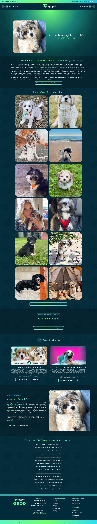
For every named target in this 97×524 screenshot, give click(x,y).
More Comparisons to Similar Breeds (28, 379)
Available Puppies (14, 6)
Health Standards (75, 515)
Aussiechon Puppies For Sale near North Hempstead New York (48, 479)
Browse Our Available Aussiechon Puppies (48, 328)
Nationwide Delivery (57, 501)
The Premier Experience (58, 498)
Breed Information (75, 500)
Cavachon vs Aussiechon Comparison (29, 367)
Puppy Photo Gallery (57, 506)
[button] (90, 1)
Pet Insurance (75, 510)
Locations (20, 495)
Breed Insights (75, 501)
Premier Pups (14, 495)
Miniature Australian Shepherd (33, 419)
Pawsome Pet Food (76, 514)
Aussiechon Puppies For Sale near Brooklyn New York (48, 457)
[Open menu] (3, 6)
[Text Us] (93, 6)
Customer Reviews (56, 505)
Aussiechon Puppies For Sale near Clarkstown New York (48, 485)
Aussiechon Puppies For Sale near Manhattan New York (48, 463)
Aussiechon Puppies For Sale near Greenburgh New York (48, 482)
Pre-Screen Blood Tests (77, 512)
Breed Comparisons (76, 503)
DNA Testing (74, 517)
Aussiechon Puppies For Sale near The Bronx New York (48, 469)
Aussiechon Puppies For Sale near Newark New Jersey (48, 450)
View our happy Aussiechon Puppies (47, 83)
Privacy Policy (77, 522)
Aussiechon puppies (12, 410)
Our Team (55, 510)
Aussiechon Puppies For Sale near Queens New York (48, 466)
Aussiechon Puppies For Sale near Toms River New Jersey (48, 476)
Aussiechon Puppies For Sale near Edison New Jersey (48, 444)
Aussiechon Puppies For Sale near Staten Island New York (48, 447)
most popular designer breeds (15, 404)
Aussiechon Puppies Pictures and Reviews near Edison (48, 304)
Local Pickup (55, 503)
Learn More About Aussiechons (18, 425)
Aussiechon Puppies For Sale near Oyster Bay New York (48, 489)
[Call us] (90, 6)
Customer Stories (56, 508)
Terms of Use (65, 522)
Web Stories (55, 511)
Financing (55, 500)
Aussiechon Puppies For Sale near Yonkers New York (48, 473)
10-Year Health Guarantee (77, 509)
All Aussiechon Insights (67, 380)
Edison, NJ (26, 495)
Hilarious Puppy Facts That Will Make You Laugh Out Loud (68, 367)
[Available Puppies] (6, 6)
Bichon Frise (10, 420)
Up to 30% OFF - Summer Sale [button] (9, 1)
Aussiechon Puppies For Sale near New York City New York (48, 460)
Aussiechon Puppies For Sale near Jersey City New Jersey (48, 454)
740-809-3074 (84, 6)
